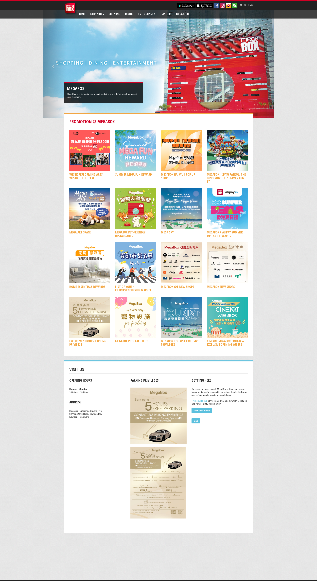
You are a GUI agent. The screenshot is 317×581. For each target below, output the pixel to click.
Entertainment (147, 14)
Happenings (97, 14)
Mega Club (182, 14)
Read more (126, 96)
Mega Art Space (80, 232)
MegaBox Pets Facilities (131, 341)
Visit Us (166, 14)
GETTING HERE (202, 410)
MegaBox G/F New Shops (177, 286)
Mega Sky (167, 232)
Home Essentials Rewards (87, 286)
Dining (129, 14)
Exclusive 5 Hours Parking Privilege (87, 343)
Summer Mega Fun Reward (133, 174)
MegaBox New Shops (221, 286)
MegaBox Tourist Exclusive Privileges (180, 343)
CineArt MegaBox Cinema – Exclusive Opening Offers (225, 343)
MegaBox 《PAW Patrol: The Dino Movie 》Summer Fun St (226, 178)
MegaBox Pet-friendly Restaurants (130, 234)
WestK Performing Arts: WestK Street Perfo (86, 176)
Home (81, 14)
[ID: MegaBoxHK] (234, 5)
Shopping (114, 14)
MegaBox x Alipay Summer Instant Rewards (225, 234)
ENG (250, 4)
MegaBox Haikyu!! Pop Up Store (178, 176)
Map (196, 420)
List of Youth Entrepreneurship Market (133, 288)
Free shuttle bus (199, 400)
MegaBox (71, 9)
